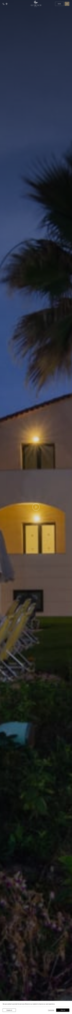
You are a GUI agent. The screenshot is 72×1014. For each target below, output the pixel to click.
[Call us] (3, 4)
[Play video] (36, 507)
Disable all (9, 1010)
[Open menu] (67, 4)
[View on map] (6, 4)
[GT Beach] (36, 4)
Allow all (63, 1010)
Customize (51, 1010)
